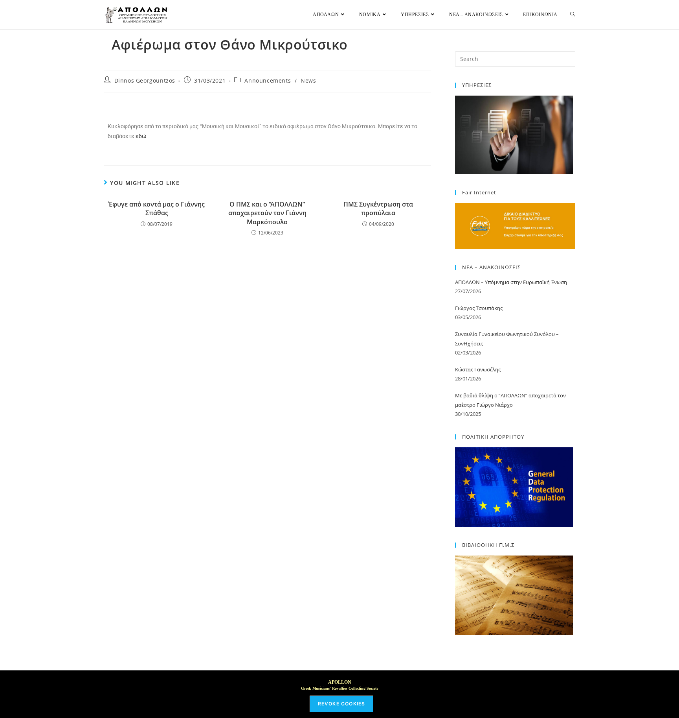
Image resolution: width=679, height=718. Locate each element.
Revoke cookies (341, 704)
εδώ (141, 136)
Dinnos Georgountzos (144, 80)
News (308, 80)
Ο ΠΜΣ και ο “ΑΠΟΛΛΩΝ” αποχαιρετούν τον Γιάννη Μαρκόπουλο (267, 213)
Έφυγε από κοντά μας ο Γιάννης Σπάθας (156, 208)
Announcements (267, 80)
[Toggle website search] (572, 14)
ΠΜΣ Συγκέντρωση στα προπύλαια (378, 208)
